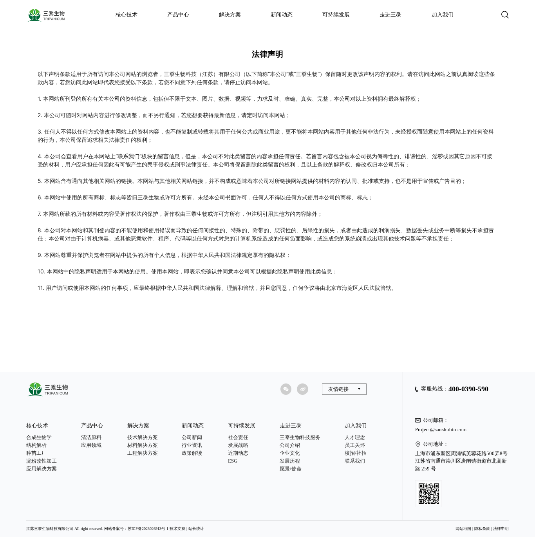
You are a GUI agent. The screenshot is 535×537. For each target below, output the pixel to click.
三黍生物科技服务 (300, 437)
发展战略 (238, 445)
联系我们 (355, 461)
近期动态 (238, 453)
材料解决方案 (142, 445)
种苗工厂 (36, 453)
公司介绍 (290, 445)
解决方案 (230, 15)
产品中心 (178, 15)
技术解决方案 (142, 437)
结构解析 (36, 445)
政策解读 (192, 453)
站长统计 (196, 528)
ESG (232, 461)
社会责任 (238, 437)
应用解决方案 (41, 469)
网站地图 (463, 528)
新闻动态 (282, 15)
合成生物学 (39, 437)
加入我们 (443, 15)
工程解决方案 (142, 453)
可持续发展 (336, 15)
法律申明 (501, 528)
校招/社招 (356, 453)
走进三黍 (390, 15)
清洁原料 (91, 437)
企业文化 (290, 453)
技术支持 (177, 528)
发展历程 (290, 461)
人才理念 (355, 437)
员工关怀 (355, 445)
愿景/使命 (291, 469)
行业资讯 (192, 445)
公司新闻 (192, 437)
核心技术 (126, 15)
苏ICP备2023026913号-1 (148, 528)
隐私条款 (482, 528)
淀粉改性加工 (41, 461)
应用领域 (91, 445)
